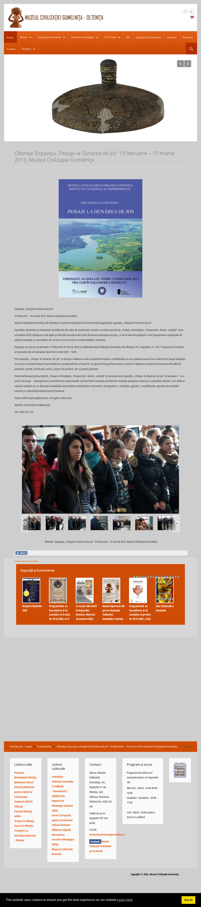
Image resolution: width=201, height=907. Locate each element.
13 (167, 576)
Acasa (10, 37)
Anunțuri (26, 48)
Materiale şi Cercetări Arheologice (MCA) (63, 839)
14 (170, 576)
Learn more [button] (125, 900)
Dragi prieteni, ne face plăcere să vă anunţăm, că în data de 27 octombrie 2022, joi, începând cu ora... (113, 616)
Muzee (23, 37)
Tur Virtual (110, 37)
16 (175, 576)
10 (159, 576)
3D (128, 37)
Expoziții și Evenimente (148, 37)
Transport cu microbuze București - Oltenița (25, 835)
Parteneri (188, 37)
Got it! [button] (188, 900)
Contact (11, 49)
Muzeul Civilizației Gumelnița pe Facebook (100, 846)
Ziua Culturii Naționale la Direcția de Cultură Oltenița (87, 600)
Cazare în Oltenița (23, 826)
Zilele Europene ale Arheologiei (59, 608)
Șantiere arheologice (82, 37)
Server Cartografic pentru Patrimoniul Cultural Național (62, 820)
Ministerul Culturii (23, 782)
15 (173, 576)
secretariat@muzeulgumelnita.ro (106, 834)
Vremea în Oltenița (24, 821)
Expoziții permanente (49, 37)
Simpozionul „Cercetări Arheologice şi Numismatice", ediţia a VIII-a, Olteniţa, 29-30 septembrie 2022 (164, 618)
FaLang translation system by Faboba (26, 561)
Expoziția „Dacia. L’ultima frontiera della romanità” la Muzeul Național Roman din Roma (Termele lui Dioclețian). (32, 618)
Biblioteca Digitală (61, 830)
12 (164, 576)
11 (162, 576)
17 (178, 576)
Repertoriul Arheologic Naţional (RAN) (62, 805)
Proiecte (171, 37)
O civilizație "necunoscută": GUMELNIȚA (60, 791)
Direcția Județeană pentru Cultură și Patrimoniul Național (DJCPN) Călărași (24, 796)
